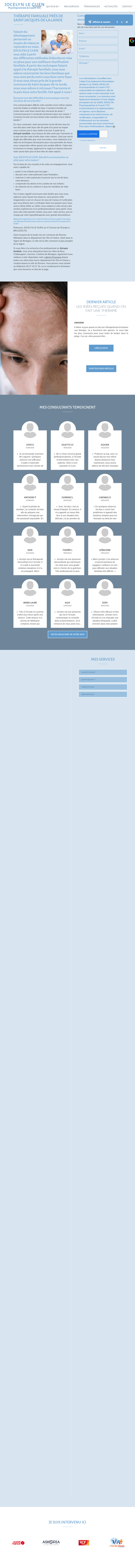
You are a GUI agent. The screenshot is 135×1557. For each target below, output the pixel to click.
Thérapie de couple (87, 687)
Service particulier (87, 694)
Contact (127, 6)
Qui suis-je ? (52, 6)
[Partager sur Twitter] (122, 22)
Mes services (71, 6)
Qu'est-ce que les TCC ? (88, 679)
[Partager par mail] (126, 22)
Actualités (110, 6)
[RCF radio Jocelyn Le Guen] (83, 1542)
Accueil (37, 6)
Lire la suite (101, 348)
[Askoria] (51, 1542)
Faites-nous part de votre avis (67, 634)
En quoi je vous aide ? (88, 672)
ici (114, 126)
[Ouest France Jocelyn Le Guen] (18, 1542)
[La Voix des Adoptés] (116, 1542)
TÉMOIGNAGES (92, 6)
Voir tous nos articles (101, 368)
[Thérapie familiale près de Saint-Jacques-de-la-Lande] (57, 42)
